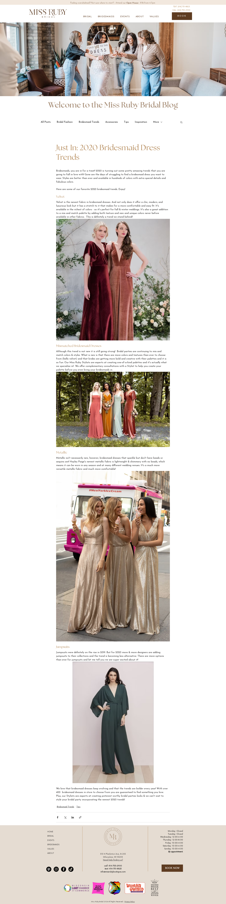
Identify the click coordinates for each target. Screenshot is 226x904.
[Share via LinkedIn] (72, 817)
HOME (50, 832)
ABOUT (50, 853)
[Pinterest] (48, 869)
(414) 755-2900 (183, 10)
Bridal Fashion (65, 122)
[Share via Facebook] (57, 817)
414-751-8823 (115, 869)
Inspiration (141, 122)
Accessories (111, 122)
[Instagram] (56, 869)
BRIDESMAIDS (53, 844)
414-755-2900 (115, 866)
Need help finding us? (113, 860)
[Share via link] (80, 817)
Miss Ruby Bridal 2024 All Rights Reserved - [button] (113, 902)
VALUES (50, 849)
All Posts (46, 122)
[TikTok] (70, 869)
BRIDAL (50, 836)
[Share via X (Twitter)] (65, 817)
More (156, 122)
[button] (87, 16)
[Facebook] (63, 869)
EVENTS (50, 840)
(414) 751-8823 (184, 7)
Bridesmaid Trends (89, 122)
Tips (126, 122)
